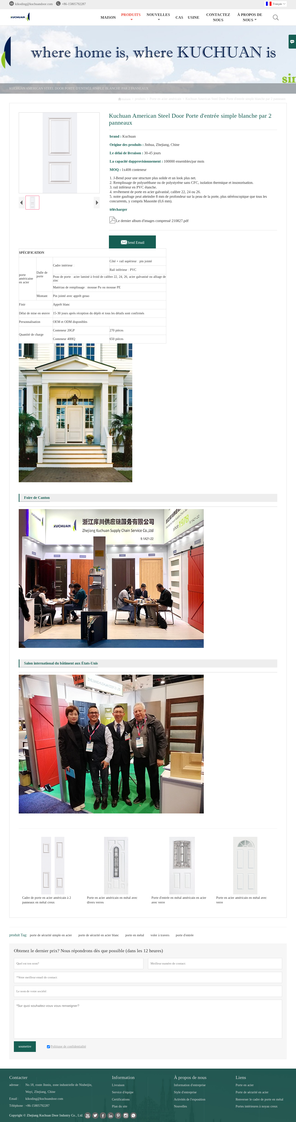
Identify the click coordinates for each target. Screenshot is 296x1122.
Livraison (118, 1085)
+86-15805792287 (74, 4)
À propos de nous (249, 17)
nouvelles (158, 15)
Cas (179, 17)
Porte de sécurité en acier (252, 1092)
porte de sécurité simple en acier (51, 935)
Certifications (121, 1099)
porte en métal (134, 935)
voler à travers (160, 935)
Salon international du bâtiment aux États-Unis (61, 663)
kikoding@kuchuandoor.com (34, 4)
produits (131, 15)
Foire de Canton (37, 498)
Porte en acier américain (165, 99)
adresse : (14, 1085)
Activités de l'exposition (189, 1099)
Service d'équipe (122, 1092)
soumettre (24, 1046)
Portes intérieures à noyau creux (257, 1106)
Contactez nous (218, 17)
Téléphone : (17, 1105)
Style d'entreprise (185, 1092)
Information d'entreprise (190, 1085)
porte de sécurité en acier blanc (98, 935)
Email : (14, 1098)
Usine (193, 17)
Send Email (132, 241)
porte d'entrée (185, 935)
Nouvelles (180, 1106)
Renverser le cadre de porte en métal (259, 1099)
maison (108, 17)
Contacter (18, 1077)
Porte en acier (245, 1085)
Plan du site (119, 1106)
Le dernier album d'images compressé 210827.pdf (148, 219)
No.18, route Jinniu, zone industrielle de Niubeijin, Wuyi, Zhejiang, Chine (58, 1088)
